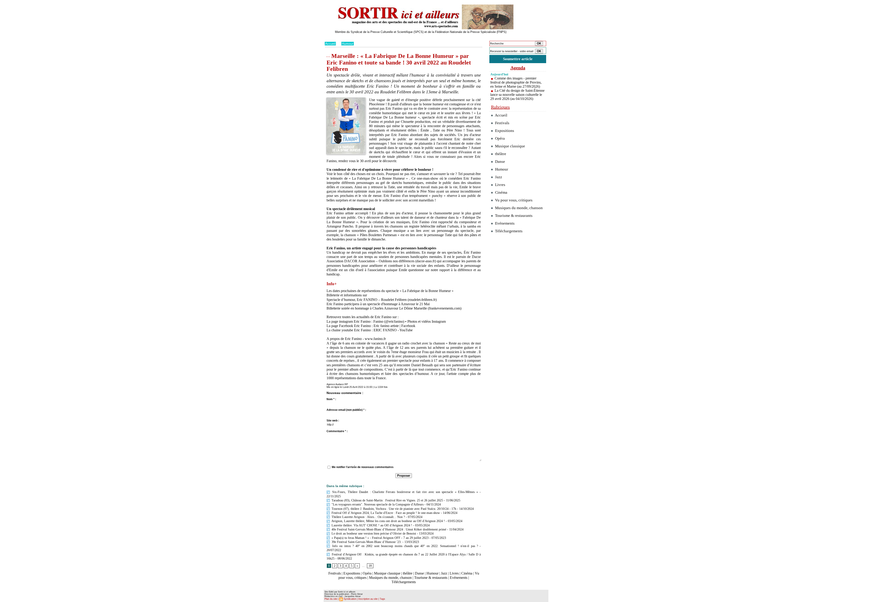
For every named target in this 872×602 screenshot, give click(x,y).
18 (370, 565)
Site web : (333, 420)
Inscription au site (368, 598)
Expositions (351, 573)
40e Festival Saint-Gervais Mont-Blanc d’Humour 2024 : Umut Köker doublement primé (388, 529)
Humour (347, 43)
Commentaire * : (337, 431)
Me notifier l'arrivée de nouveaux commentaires (363, 467)
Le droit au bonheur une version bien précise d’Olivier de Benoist (373, 533)
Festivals (334, 573)
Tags (382, 598)
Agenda (517, 67)
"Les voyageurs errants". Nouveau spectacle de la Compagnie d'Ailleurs (377, 504)
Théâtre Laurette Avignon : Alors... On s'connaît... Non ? (368, 517)
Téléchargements (403, 582)
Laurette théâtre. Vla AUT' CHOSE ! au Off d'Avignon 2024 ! (371, 525)
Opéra (367, 573)
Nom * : (331, 399)
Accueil (330, 43)
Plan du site (331, 598)
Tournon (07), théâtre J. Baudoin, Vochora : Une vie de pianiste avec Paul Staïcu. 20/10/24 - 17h (393, 508)
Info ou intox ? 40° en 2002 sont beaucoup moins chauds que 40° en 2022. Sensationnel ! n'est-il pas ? (404, 546)
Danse (419, 573)
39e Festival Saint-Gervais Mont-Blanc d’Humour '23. (366, 542)
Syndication (350, 598)
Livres (454, 573)
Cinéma (466, 573)
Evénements (458, 578)
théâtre (407, 573)
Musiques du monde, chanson (390, 578)
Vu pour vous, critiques (513, 200)
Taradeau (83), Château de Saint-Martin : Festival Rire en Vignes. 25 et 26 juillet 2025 (387, 500)
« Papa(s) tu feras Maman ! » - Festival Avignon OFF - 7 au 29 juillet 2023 (380, 538)
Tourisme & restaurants (430, 578)
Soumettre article (518, 59)
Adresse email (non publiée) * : (346, 409)
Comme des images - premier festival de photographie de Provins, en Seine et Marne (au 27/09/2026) (516, 82)
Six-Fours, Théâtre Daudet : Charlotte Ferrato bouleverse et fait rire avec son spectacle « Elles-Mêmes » (404, 492)
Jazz (444, 573)
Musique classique (387, 573)
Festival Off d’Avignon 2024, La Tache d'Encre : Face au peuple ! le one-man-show (385, 513)
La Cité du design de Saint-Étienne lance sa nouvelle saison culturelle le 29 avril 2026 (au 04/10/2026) (517, 95)
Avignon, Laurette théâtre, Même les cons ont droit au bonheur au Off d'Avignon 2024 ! (388, 521)
